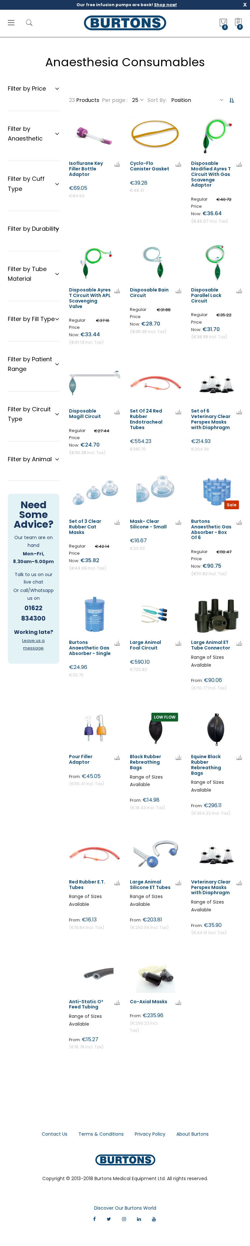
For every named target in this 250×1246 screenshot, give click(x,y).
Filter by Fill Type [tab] (31, 319)
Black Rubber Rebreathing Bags (145, 762)
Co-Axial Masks (148, 1001)
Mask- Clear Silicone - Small (148, 524)
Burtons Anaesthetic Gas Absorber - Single (90, 648)
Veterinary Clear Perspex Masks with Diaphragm (210, 887)
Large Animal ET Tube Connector (210, 645)
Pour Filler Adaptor (80, 759)
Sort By (156, 100)
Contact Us (54, 1134)
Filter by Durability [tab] (33, 229)
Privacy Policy (150, 1134)
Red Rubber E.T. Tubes (87, 885)
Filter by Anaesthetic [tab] (25, 134)
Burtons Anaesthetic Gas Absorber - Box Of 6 (211, 529)
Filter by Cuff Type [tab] (26, 184)
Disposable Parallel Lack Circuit (206, 295)
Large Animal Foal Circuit (145, 645)
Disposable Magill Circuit (85, 414)
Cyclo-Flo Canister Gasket (149, 166)
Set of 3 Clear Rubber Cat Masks (85, 527)
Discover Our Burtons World (125, 1208)
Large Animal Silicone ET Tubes (150, 885)
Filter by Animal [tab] (30, 459)
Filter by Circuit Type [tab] (29, 414)
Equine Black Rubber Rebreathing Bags (206, 764)
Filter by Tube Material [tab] (27, 274)
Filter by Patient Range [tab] (30, 364)
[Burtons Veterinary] (125, 22)
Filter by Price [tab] (27, 88)
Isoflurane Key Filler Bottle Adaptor (86, 169)
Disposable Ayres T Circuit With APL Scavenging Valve (90, 298)
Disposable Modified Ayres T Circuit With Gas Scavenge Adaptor (211, 174)
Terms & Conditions (101, 1134)
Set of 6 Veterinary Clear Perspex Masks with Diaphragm (210, 419)
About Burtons (192, 1134)
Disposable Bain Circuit (149, 293)
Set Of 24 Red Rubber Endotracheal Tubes (146, 419)
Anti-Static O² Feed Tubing (86, 1004)
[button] (117, 165)
